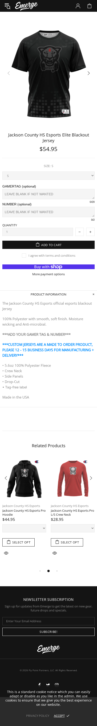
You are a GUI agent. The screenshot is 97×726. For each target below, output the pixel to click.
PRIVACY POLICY (37, 716)
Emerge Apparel (26, 6)
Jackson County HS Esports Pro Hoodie (24, 513)
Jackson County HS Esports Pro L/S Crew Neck (72, 513)
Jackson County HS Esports (21, 506)
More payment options (48, 274)
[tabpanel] (24, 512)
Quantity (9, 225)
